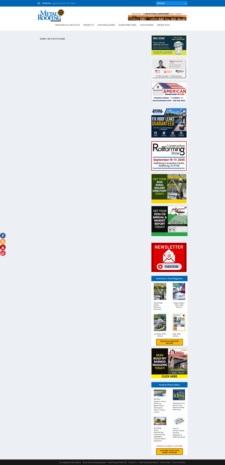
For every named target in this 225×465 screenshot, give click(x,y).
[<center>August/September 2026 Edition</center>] (179, 291)
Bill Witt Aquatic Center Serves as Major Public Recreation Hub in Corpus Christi (160, 405)
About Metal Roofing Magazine (94, 462)
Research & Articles (67, 25)
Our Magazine (106, 25)
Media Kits (163, 25)
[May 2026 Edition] (179, 322)
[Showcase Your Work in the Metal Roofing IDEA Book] (179, 395)
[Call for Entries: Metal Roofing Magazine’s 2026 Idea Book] (179, 421)
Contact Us (132, 462)
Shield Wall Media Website (148, 462)
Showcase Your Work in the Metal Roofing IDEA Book (179, 406)
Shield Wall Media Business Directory (158, 306)
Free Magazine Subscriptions (70, 462)
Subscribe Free (127, 25)
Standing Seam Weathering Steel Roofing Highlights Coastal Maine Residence (160, 434)
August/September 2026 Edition (64, 3)
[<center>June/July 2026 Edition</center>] (160, 322)
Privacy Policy (165, 462)
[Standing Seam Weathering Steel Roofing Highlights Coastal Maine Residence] (160, 421)
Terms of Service (178, 462)
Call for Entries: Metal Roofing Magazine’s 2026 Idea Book (179, 432)
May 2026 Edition (176, 335)
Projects (88, 25)
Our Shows (147, 25)
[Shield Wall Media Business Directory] (160, 291)
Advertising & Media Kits (117, 462)
